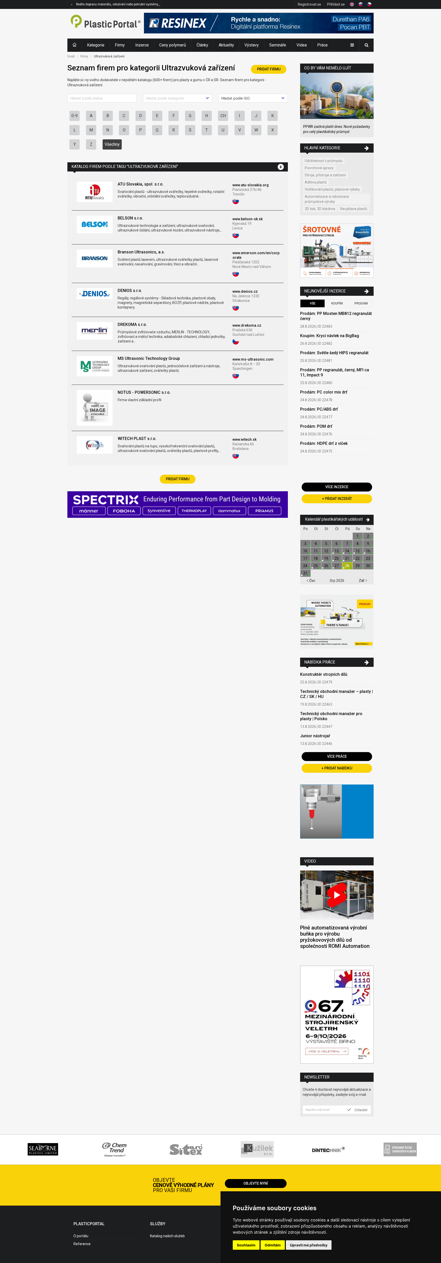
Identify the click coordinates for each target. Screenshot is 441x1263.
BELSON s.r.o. (130, 218)
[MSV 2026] (337, 1015)
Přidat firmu (268, 69)
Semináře (277, 45)
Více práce (337, 756)
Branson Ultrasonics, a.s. (141, 252)
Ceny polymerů (172, 45)
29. (358, 566)
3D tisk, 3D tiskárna (320, 209)
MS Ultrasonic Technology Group (149, 358)
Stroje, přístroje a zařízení (325, 175)
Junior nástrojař (315, 735)
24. (305, 566)
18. (316, 558)
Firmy (120, 45)
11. (316, 551)
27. (337, 566)
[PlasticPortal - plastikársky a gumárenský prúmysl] (105, 24)
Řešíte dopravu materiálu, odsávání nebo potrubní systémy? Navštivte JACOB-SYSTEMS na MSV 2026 (147, 4)
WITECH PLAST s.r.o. (137, 438)
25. (316, 566)
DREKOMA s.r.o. (132, 324)
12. (326, 551)
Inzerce (142, 45)
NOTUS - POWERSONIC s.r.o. (144, 392)
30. (368, 566)
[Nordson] (337, 817)
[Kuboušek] (337, 251)
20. (337, 558)
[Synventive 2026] (177, 505)
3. (305, 544)
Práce (322, 45)
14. (347, 551)
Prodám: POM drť (316, 426)
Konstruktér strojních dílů (323, 674)
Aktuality (226, 45)
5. (326, 544)
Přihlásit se (336, 4)
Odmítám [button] (273, 1245)
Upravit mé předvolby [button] (308, 1245)
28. (347, 566)
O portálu (81, 1236)
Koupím (337, 303)
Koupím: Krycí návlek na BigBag (329, 335)
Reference (82, 1244)
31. (305, 573)
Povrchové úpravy (319, 168)
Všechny (112, 144)
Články (202, 45)
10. (305, 551)
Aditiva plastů (316, 182)
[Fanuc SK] (337, 622)
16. (368, 551)
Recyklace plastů (353, 209)
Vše (312, 303)
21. (347, 558)
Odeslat (360, 1109)
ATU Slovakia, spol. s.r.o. (141, 184)
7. (347, 544)
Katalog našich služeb (167, 1236)
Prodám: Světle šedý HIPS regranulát (334, 352)
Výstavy (251, 45)
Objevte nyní (255, 1183)
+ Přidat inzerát (337, 499)
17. (305, 558)
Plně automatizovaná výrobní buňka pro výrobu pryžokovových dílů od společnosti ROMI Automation (335, 937)
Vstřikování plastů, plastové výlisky (332, 189)
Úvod (71, 56)
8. (358, 544)
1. (358, 536)
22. (358, 558)
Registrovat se (309, 4)
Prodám (361, 303)
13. (337, 551)
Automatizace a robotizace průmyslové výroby (327, 199)
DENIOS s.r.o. (130, 290)
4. (316, 544)
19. (326, 558)
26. (326, 566)
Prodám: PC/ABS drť (319, 409)
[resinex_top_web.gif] (259, 24)
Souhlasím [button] (246, 1245)
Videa (302, 45)
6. (337, 544)
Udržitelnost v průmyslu (323, 161)
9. (368, 544)
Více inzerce (336, 487)
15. (358, 551)
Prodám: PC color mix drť (323, 392)
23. (368, 558)
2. (368, 536)
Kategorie (95, 45)
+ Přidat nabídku (337, 768)
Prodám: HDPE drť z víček (324, 443)
